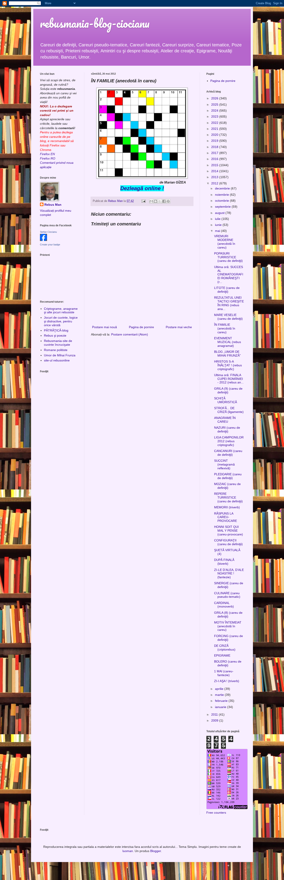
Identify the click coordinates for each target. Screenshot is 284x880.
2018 (215, 147)
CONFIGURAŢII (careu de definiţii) (228, 542)
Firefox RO (47, 158)
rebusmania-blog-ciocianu (95, 23)
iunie (219, 225)
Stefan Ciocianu (48, 232)
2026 (215, 98)
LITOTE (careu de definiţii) (227, 289)
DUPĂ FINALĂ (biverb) (224, 561)
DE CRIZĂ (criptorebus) (224, 647)
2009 (215, 720)
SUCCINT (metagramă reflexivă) (224, 464)
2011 (215, 714)
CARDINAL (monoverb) (224, 604)
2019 (215, 140)
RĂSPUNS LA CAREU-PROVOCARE (225, 517)
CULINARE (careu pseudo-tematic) (227, 595)
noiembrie (222, 194)
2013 (215, 177)
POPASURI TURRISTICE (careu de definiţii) (228, 257)
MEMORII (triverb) (227, 507)
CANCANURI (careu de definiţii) (228, 452)
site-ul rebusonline (57, 360)
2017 (215, 153)
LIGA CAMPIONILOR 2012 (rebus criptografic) (229, 441)
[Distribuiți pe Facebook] (164, 201)
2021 (215, 128)
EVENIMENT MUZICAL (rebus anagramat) (227, 341)
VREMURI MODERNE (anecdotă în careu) (224, 241)
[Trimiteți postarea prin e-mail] (143, 201)
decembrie (223, 188)
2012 (215, 183)
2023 (215, 116)
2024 (215, 110)
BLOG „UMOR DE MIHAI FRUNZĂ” (227, 353)
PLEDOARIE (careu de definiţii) (228, 476)
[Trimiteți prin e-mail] (151, 201)
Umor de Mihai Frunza (59, 355)
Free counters (216, 812)
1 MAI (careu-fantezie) (223, 673)
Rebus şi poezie (55, 335)
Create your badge (50, 244)
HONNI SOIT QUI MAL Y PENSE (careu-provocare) (228, 530)
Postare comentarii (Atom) (129, 334)
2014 (215, 171)
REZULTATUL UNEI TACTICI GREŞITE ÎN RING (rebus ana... (229, 303)
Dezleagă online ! (142, 188)
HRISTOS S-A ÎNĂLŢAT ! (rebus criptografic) (228, 365)
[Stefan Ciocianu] (43, 240)
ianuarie (221, 707)
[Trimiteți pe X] (160, 201)
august (220, 213)
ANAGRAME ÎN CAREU (225, 419)
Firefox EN (47, 154)
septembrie (223, 206)
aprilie (219, 689)
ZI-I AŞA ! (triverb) (226, 681)
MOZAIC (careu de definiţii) (227, 485)
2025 (215, 104)
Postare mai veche (179, 327)
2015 (215, 165)
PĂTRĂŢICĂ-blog (56, 330)
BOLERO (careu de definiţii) (227, 663)
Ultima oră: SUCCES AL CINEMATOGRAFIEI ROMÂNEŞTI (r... (228, 274)
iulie (218, 219)
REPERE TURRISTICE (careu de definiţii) (228, 497)
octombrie (222, 200)
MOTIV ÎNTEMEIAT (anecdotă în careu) (227, 626)
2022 (215, 122)
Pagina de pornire (141, 327)
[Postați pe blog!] (155, 201)
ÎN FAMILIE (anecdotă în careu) (224, 328)
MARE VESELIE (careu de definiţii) (228, 316)
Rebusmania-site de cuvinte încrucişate (58, 342)
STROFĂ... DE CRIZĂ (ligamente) (229, 410)
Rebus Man (52, 204)
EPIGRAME (222, 655)
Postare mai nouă (104, 327)
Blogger (155, 851)
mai (218, 231)
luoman (127, 851)
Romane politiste (55, 350)
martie (220, 695)
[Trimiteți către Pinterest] (168, 201)
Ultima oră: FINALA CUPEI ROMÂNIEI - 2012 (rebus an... (229, 378)
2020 (215, 134)
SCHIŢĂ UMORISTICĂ (225, 400)
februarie (222, 700)
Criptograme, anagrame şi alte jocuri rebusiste (61, 310)
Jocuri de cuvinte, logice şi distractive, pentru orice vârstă (61, 321)
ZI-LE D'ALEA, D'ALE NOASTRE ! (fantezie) (229, 573)
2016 (215, 159)
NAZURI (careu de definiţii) (227, 429)
